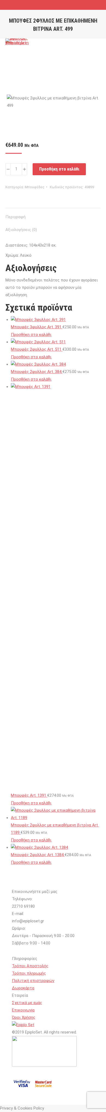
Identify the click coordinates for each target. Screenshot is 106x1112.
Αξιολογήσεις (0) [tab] (21, 229)
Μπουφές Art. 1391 (29, 795)
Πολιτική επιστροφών (33, 980)
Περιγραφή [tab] (15, 216)
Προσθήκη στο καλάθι (59, 169)
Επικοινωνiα (23, 1010)
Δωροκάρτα (23, 988)
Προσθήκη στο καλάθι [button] (31, 334)
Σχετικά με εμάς (27, 1002)
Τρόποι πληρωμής (29, 973)
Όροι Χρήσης (23, 1017)
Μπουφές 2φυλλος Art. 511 (37, 349)
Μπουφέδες (35, 187)
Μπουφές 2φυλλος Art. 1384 (38, 854)
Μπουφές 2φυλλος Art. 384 (37, 371)
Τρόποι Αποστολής (30, 965)
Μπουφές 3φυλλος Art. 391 (37, 327)
